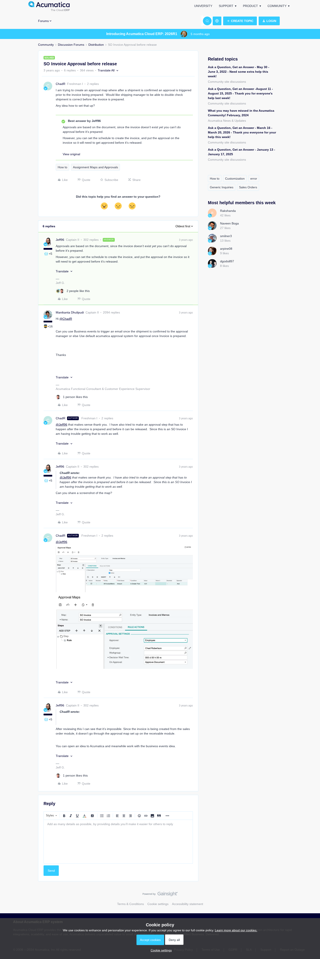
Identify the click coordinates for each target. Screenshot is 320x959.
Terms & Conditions (130, 904)
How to (62, 167)
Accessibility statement (187, 904)
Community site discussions (227, 81)
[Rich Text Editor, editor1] (118, 841)
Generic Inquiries (221, 187)
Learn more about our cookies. (236, 930)
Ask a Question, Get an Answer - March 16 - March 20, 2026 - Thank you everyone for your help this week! (242, 132)
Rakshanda (228, 210)
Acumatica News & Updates (227, 120)
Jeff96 (60, 239)
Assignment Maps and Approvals (95, 167)
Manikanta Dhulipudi (70, 312)
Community (277, 6)
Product (250, 6)
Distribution (96, 44)
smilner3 (226, 236)
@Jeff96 (61, 424)
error (253, 178)
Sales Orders (248, 187)
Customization (235, 178)
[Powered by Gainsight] (160, 895)
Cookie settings (157, 904)
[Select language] (217, 21)
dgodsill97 (227, 261)
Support (226, 6)
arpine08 (226, 248)
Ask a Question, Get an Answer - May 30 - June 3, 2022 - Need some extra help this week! (238, 71)
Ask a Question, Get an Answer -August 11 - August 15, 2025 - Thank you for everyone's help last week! (240, 93)
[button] (240, 21)
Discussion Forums (71, 44)
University (203, 6)
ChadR (60, 84)
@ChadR (65, 318)
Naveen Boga (229, 223)
